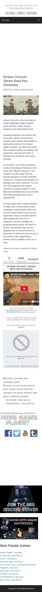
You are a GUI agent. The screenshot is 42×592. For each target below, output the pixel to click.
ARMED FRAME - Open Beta (11, 553)
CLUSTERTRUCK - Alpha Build (11, 577)
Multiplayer (8, 382)
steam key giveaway (20, 396)
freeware (28, 393)
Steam (17, 382)
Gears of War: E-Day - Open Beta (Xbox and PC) (18, 565)
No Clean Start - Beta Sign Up (11, 556)
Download (18, 378)
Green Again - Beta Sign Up (10, 571)
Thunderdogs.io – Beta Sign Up (20, 403)
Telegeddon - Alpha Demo (9, 568)
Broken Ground (13, 386)
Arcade (9, 378)
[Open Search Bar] (38, 20)
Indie (26, 378)
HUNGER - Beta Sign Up (9, 574)
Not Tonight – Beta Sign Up (18, 400)
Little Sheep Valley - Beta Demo (11, 562)
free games (18, 393)
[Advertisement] (21, 47)
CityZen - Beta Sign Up (8, 559)
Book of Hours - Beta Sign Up (11, 580)
